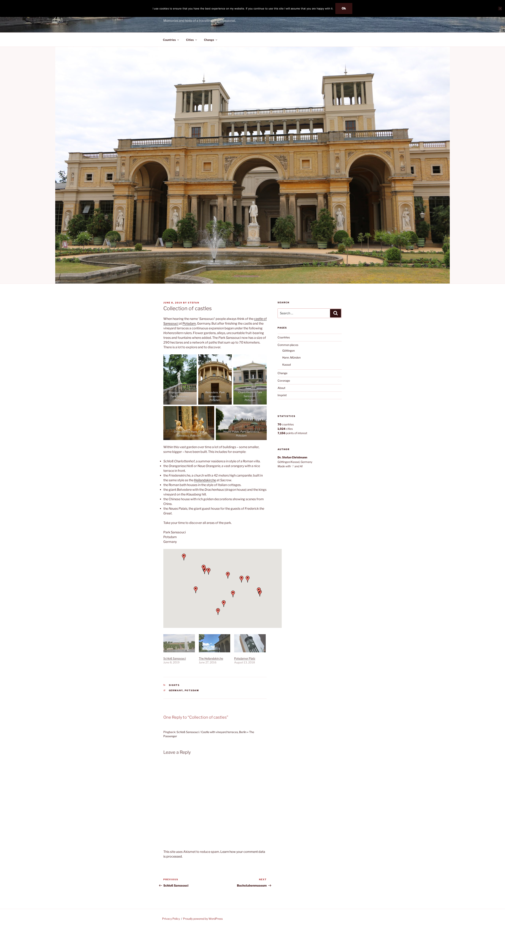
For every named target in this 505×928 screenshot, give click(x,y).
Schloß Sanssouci (174, 658)
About (281, 388)
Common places (288, 344)
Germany (176, 690)
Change (209, 39)
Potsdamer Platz (244, 658)
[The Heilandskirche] (214, 643)
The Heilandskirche (211, 658)
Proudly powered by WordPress (203, 918)
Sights (174, 685)
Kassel (286, 364)
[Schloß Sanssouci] (179, 643)
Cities (190, 39)
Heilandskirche (205, 480)
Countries (169, 39)
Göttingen (288, 350)
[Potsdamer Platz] (250, 643)
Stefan (193, 302)
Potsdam (189, 323)
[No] (500, 8)
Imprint (282, 395)
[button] (233, 594)
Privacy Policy (171, 918)
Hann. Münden (291, 357)
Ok (344, 8)
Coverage (284, 380)
